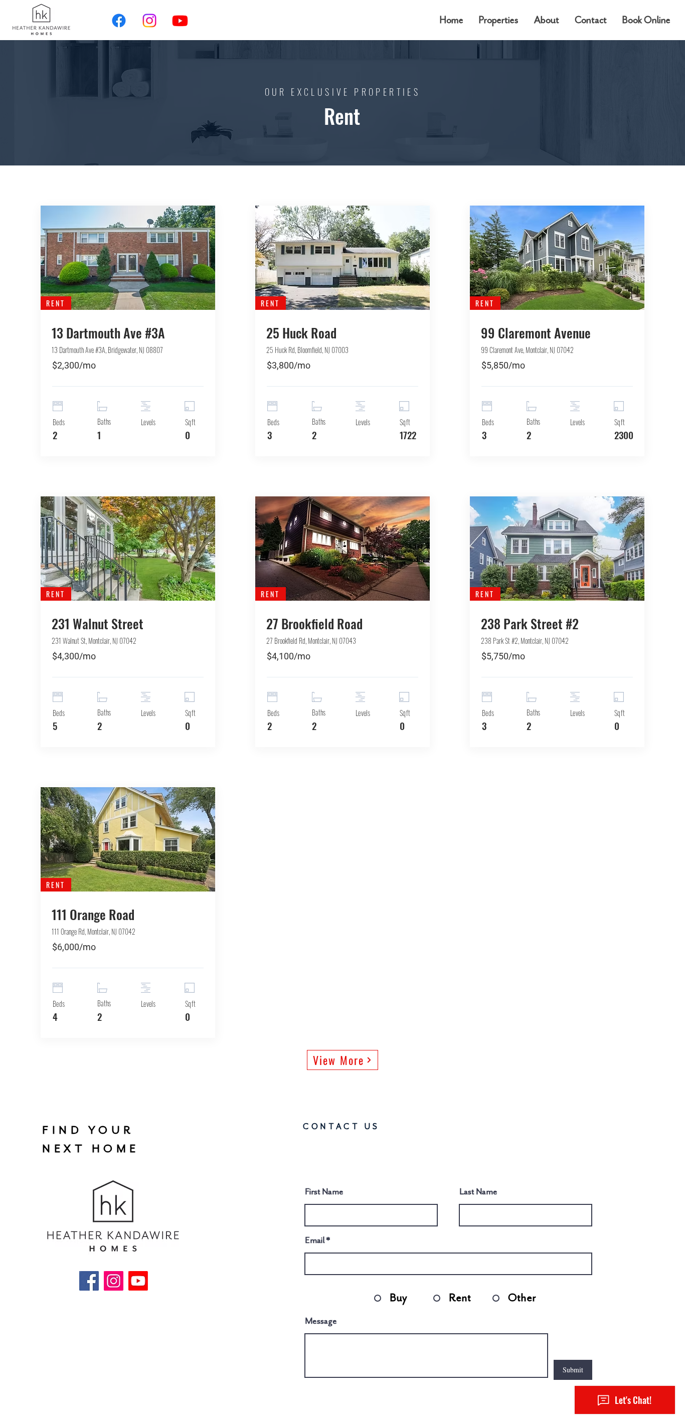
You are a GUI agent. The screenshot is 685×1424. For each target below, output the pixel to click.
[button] (498, 20)
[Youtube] (180, 21)
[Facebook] (119, 21)
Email (315, 1240)
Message (321, 1321)
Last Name (478, 1191)
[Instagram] (149, 21)
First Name (324, 1191)
